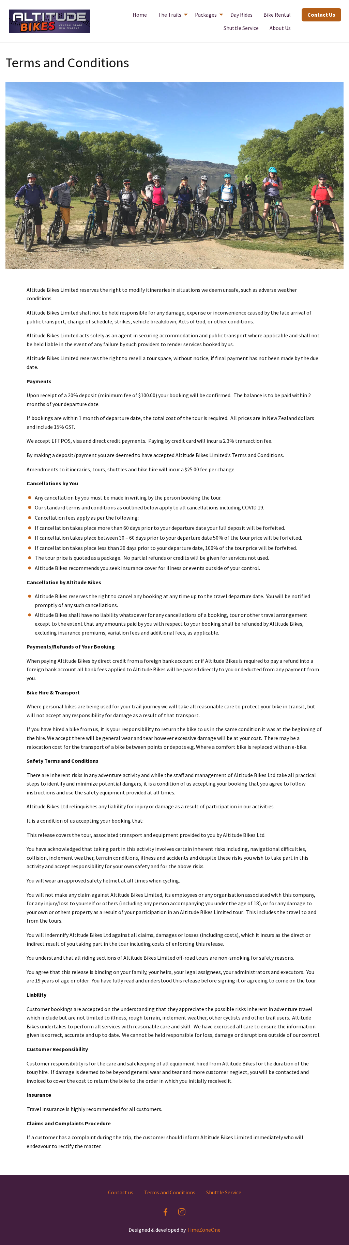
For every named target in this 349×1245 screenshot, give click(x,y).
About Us (280, 27)
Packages (206, 14)
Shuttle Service (241, 27)
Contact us (120, 1192)
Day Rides (241, 14)
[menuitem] (139, 14)
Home (140, 14)
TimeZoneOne (204, 1229)
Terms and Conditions (169, 1192)
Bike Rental (277, 14)
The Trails (169, 14)
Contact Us (321, 14)
